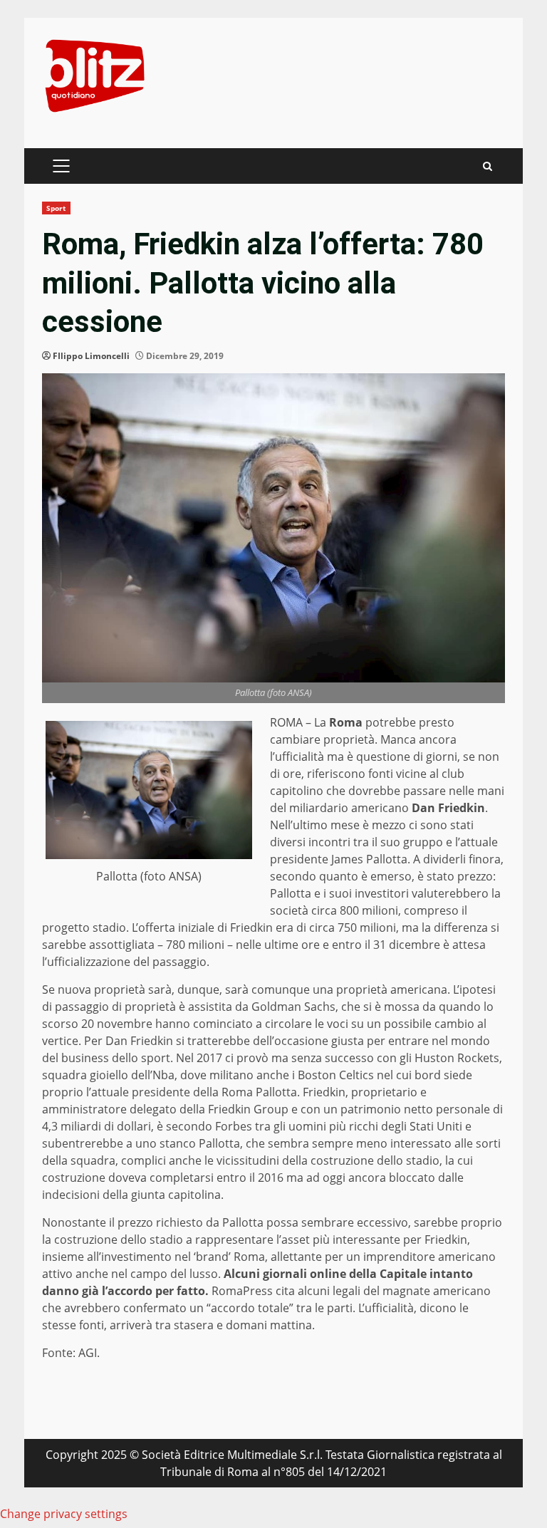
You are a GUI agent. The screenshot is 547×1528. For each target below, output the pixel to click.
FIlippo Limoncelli (91, 356)
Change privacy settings (63, 1514)
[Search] (487, 166)
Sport (56, 208)
